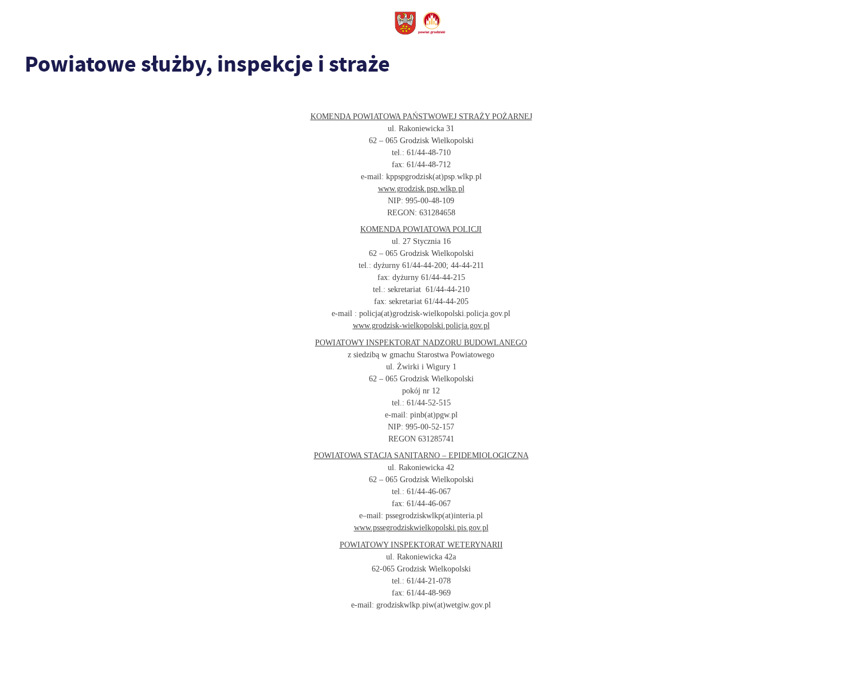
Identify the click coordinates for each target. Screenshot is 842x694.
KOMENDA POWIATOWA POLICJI (421, 229)
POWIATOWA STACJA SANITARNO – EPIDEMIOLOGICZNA (421, 455)
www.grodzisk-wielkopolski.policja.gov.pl (421, 325)
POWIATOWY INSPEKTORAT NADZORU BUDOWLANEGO (421, 342)
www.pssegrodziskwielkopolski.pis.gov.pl (421, 527)
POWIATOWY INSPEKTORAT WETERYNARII (421, 545)
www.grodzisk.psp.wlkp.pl (421, 188)
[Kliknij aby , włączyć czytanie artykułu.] (32, 96)
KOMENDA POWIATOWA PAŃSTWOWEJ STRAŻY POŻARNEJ (421, 116)
